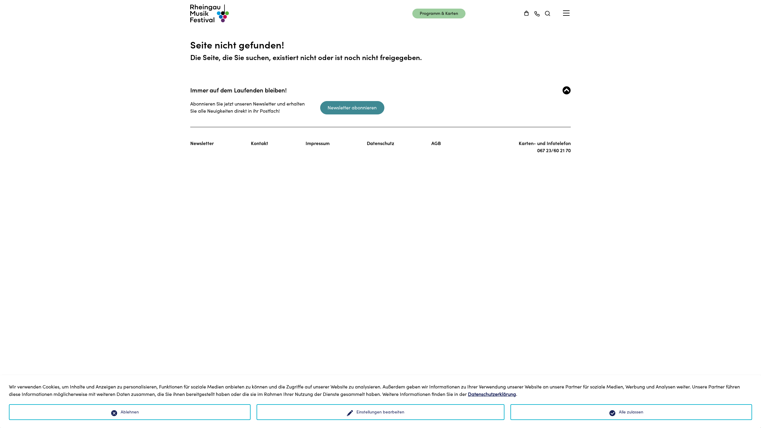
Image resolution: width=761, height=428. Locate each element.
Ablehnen (130, 412)
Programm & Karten (439, 13)
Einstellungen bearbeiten (380, 412)
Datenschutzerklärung (492, 394)
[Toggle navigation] (566, 13)
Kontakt (259, 143)
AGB (436, 143)
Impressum (318, 143)
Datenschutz (380, 143)
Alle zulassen (631, 412)
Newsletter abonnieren (352, 108)
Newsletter (202, 143)
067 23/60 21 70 (554, 150)
